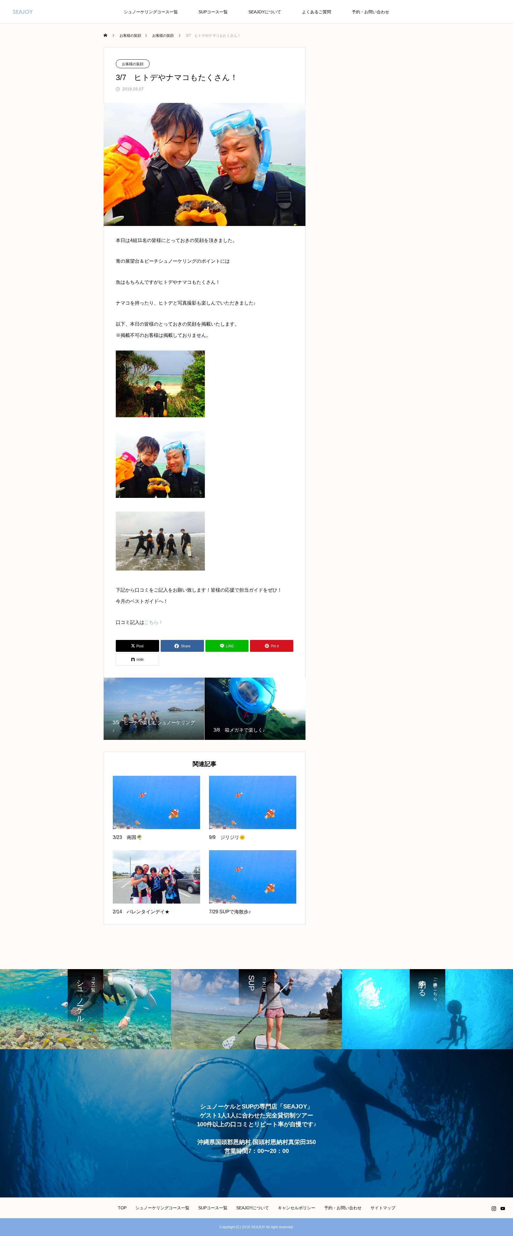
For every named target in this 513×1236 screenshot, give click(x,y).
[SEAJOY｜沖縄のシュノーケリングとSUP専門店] (23, 11)
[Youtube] (503, 1208)
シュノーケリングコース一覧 (151, 11)
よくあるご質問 (316, 11)
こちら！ (153, 622)
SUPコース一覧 (213, 11)
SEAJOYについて (264, 11)
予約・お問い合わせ (370, 11)
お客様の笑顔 (132, 64)
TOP (122, 1207)
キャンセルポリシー (296, 1207)
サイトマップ (382, 1207)
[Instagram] (494, 1208)
